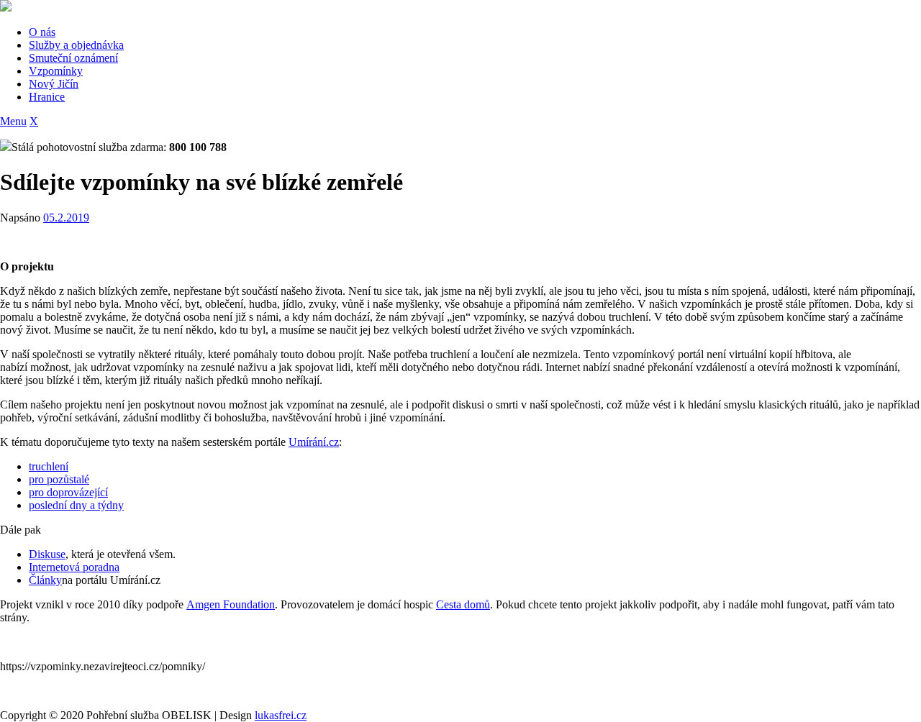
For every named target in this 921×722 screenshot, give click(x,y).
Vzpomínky (56, 71)
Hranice (47, 97)
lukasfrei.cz (281, 715)
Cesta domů (463, 604)
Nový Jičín (53, 84)
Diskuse (47, 554)
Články (45, 580)
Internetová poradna (74, 567)
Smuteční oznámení (73, 58)
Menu (13, 121)
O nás (42, 32)
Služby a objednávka (76, 45)
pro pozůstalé (59, 479)
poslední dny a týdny (76, 505)
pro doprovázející (68, 492)
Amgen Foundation (230, 604)
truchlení (48, 466)
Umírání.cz (314, 442)
